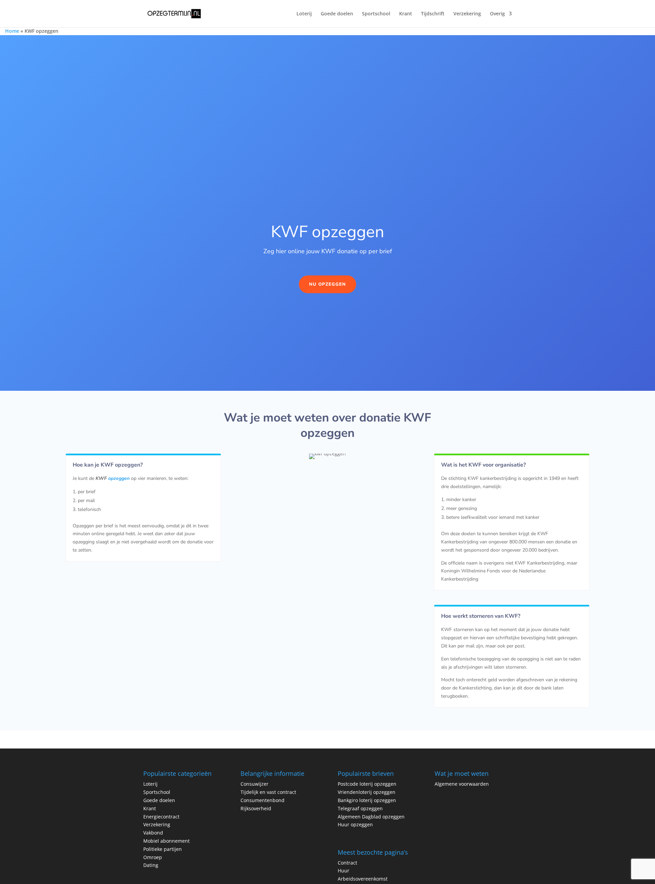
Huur (343, 870)
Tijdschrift (433, 14)
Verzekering (467, 14)
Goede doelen (337, 14)
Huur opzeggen (355, 824)
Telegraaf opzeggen (360, 808)
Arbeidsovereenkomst (363, 878)
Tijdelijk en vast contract (268, 792)
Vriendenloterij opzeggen (366, 792)
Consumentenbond (263, 800)
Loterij (304, 14)
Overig (497, 14)
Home (12, 31)
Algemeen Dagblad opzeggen (371, 816)
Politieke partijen (162, 849)
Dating (150, 865)
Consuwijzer (254, 784)
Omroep (152, 857)
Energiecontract (161, 816)
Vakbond (153, 832)
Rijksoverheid (256, 808)
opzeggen (119, 478)
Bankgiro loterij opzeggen (367, 800)
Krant (405, 14)
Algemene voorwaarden (462, 784)
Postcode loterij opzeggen (368, 784)
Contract (347, 862)
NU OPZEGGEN (327, 284)
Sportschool (376, 14)
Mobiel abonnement (166, 841)
